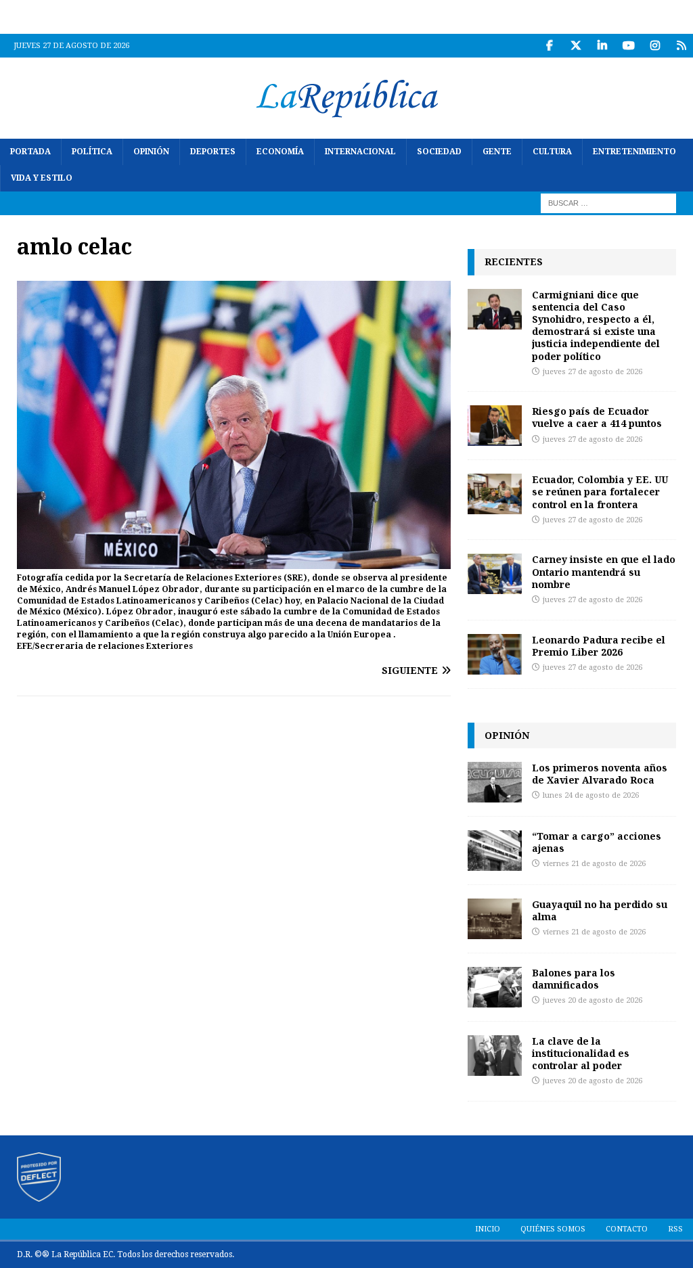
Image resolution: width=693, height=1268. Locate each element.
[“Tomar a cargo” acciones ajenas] (495, 850)
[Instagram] (655, 46)
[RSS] (681, 46)
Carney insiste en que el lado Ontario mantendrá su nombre (603, 571)
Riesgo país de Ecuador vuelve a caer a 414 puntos (597, 417)
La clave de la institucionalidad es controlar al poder (580, 1053)
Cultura (552, 151)
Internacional (360, 151)
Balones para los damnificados (573, 978)
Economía (280, 151)
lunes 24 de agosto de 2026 (591, 795)
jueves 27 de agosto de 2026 (592, 371)
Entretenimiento (634, 151)
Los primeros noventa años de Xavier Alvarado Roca (599, 773)
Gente (497, 151)
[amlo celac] (234, 561)
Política (92, 151)
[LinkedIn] (602, 46)
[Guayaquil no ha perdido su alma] (495, 919)
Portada (30, 151)
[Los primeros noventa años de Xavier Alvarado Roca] (495, 782)
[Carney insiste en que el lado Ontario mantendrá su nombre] (495, 573)
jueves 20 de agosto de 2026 (592, 1000)
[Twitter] (575, 46)
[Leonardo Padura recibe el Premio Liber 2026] (495, 654)
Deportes (213, 151)
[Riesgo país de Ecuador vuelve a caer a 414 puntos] (495, 425)
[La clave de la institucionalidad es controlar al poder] (495, 1055)
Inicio (487, 1229)
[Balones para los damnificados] (495, 987)
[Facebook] (549, 46)
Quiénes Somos (552, 1229)
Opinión (151, 151)
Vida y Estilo (41, 178)
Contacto (627, 1229)
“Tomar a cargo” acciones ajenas (596, 842)
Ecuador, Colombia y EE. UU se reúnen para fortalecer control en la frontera (600, 491)
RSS (675, 1229)
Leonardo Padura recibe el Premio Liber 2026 (598, 645)
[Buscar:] (608, 203)
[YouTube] (628, 46)
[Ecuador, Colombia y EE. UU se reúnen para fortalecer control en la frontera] (495, 494)
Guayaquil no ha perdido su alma (599, 910)
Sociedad (439, 151)
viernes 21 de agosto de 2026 (594, 863)
